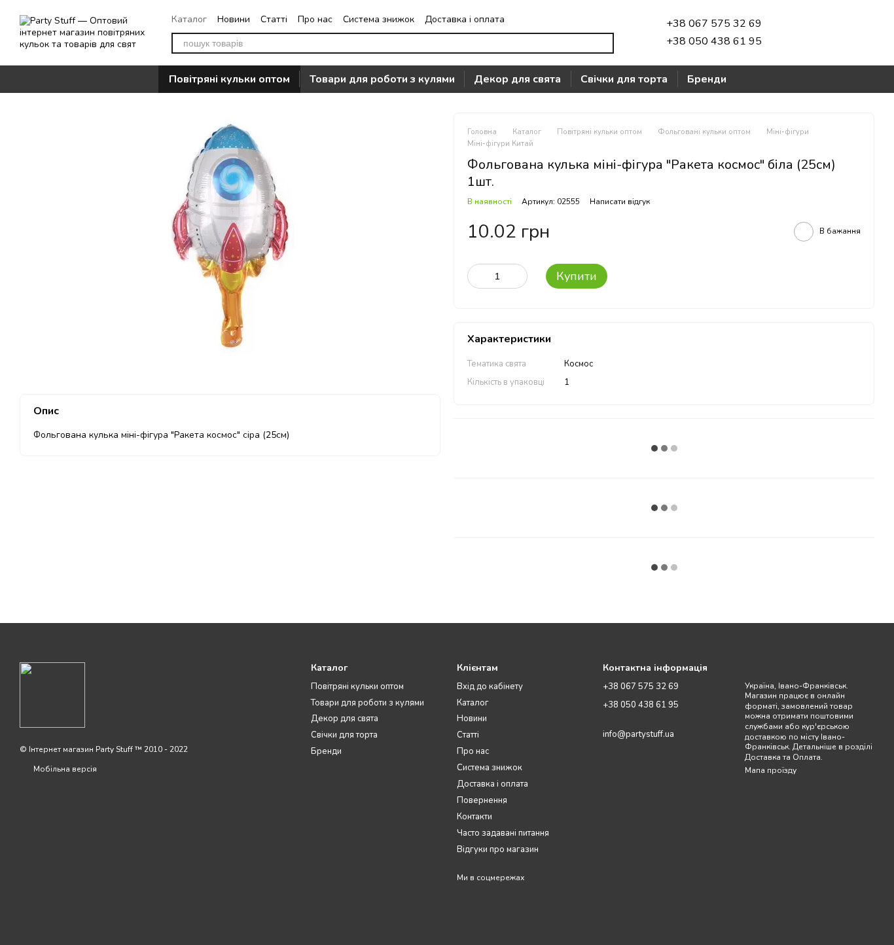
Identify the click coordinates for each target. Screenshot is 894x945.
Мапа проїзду (770, 770)
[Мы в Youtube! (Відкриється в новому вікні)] (608, 19)
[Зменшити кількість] (477, 276)
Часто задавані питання (503, 833)
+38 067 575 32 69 (714, 23)
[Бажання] (795, 32)
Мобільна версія (64, 769)
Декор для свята (517, 79)
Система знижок (378, 19)
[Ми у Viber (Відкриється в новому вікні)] (593, 19)
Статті (273, 19)
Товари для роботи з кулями (382, 79)
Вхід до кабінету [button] (490, 686)
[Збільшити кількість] (518, 276)
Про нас (315, 19)
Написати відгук (620, 201)
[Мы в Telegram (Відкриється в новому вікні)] (561, 19)
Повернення (482, 800)
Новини (233, 19)
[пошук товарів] (603, 43)
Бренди (706, 79)
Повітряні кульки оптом (229, 79)
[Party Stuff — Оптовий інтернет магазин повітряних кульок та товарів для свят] (52, 694)
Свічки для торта (624, 79)
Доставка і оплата (465, 19)
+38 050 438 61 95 (714, 41)
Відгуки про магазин (498, 849)
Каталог (189, 19)
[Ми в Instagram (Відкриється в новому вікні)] (577, 19)
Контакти (474, 817)
